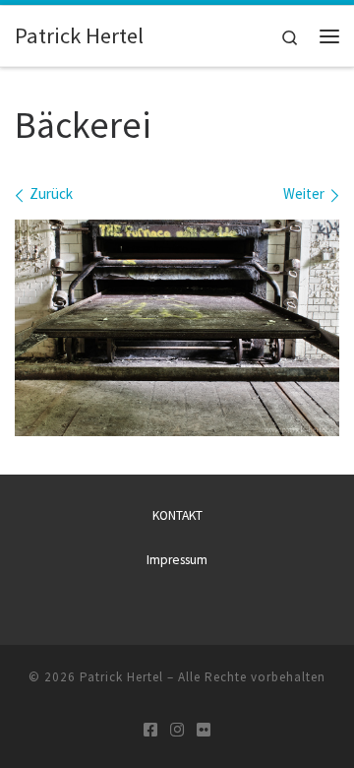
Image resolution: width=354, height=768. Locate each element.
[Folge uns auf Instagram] (177, 730)
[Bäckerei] (177, 328)
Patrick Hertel (121, 677)
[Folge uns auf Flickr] (203, 730)
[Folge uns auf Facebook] (150, 730)
